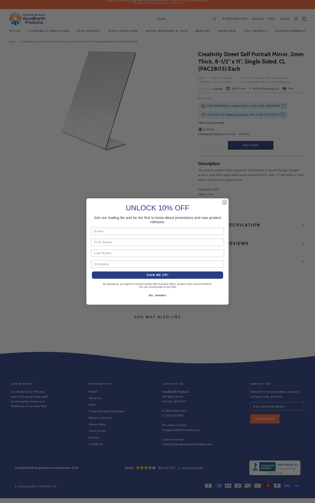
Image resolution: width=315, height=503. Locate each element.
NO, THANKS (157, 295)
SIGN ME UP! (158, 275)
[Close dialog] (224, 202)
